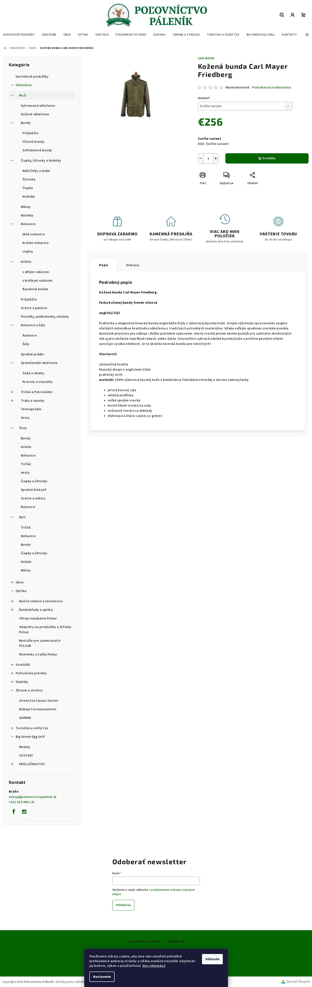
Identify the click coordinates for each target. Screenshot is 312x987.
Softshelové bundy (37, 150)
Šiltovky (29, 179)
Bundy (26, 122)
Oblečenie (24, 85)
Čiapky (28, 188)
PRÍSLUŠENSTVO (32, 764)
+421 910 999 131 (22, 802)
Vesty (25, 417)
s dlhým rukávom (36, 272)
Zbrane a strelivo (29, 690)
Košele (26, 261)
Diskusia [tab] (132, 265)
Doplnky (22, 681)
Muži (22, 95)
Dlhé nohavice (34, 234)
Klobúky (29, 196)
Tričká (26, 464)
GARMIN (25, 717)
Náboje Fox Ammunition (37, 709)
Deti (22, 517)
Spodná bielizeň (33, 489)
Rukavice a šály (33, 325)
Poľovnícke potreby (31, 673)
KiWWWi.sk (176, 941)
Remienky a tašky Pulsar (38, 654)
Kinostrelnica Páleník (144, 941)
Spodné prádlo (32, 354)
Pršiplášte (31, 133)
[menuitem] (19, 35)
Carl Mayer (206, 58)
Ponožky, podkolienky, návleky (45, 316)
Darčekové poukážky (32, 76)
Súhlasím (212, 959)
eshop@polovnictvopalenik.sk (33, 797)
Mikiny (26, 206)
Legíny (28, 251)
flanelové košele (35, 289)
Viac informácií (154, 965)
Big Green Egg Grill (30, 736)
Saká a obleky (33, 373)
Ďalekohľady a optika (36, 609)
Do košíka (269, 158)
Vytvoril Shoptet (298, 981)
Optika (21, 591)
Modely (24, 747)
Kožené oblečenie (35, 114)
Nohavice (28, 224)
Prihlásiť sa (123, 905)
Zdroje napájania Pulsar (38, 618)
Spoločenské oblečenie (39, 363)
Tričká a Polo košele (36, 392)
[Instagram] (24, 812)
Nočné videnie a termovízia (40, 601)
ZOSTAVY (26, 755)
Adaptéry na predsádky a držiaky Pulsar (45, 629)
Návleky (27, 215)
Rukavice (30, 335)
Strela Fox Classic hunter (39, 700)
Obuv (20, 582)
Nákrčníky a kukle (36, 170)
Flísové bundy (33, 141)
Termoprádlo (31, 409)
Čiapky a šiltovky (34, 481)
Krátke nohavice (36, 242)
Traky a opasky (33, 400)
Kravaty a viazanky (38, 381)
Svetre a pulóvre (34, 308)
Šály (26, 344)
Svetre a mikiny (33, 498)
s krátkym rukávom (38, 280)
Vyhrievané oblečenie (38, 105)
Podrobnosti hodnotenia (271, 87)
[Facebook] (14, 812)
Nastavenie (102, 976)
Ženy (23, 428)
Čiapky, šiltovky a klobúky (41, 160)
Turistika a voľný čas (32, 728)
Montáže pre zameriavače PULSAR (39, 643)
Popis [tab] (103, 265)
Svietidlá (23, 664)
